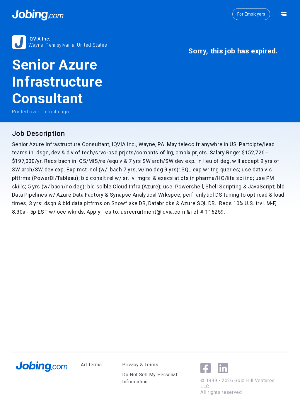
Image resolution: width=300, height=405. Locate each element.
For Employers (251, 14)
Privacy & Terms (140, 364)
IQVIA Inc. (39, 39)
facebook (205, 368)
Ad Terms (91, 364)
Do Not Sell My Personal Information (149, 378)
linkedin (223, 368)
